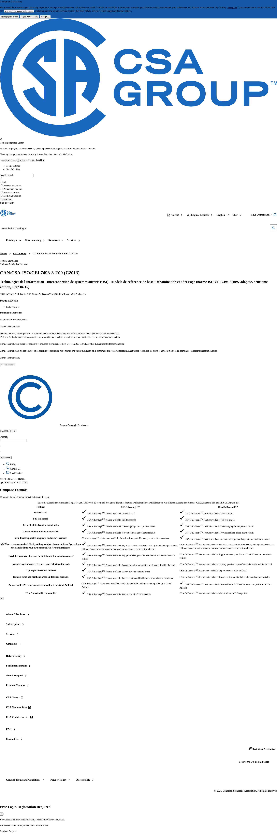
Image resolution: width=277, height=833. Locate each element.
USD (235, 214)
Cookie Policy (65, 154)
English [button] (221, 214)
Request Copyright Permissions (74, 425)
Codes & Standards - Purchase (14, 264)
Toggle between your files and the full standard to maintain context (40, 556)
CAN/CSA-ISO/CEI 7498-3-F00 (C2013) (55, 253)
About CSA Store (15, 614)
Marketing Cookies (12, 196)
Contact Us (12, 738)
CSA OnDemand (228, 506)
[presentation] (1, 139)
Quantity (4, 437)
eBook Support (14, 675)
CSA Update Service (17, 717)
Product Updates (15, 685)
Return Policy (13, 655)
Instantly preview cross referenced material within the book (41, 564)
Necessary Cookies (12, 185)
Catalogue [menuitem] (11, 240)
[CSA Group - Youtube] (260, 769)
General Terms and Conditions (23, 779)
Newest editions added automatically (40, 531)
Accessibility (83, 779)
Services (10, 633)
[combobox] (136, 228)
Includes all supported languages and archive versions (40, 538)
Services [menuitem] (71, 240)
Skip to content (7, 203)
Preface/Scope (12, 307)
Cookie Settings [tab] (13, 166)
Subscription (13, 624)
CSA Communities (16, 707)
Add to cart (5, 458)
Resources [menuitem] (54, 240)
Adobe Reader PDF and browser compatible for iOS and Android (41, 585)
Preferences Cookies (12, 189)
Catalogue (11, 643)
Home (3, 253)
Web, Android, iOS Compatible (40, 593)
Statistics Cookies (11, 192)
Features (41, 507)
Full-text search (40, 518)
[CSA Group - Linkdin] (251, 769)
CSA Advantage (130, 506)
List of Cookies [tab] (13, 169)
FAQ (8, 729)
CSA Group (19, 253)
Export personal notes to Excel (41, 570)
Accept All (232, 7)
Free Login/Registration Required (25, 807)
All (4, 182)
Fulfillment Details (16, 665)
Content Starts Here (9, 261)
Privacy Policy (58, 779)
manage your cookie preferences (19, 11)
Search (3, 175)
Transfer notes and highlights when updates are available (41, 577)
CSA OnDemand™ (261, 214)
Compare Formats (13, 490)
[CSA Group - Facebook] (242, 769)
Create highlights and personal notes (41, 525)
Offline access (40, 512)
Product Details (9, 300)
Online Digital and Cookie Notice (115, 11)
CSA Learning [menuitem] (33, 240)
